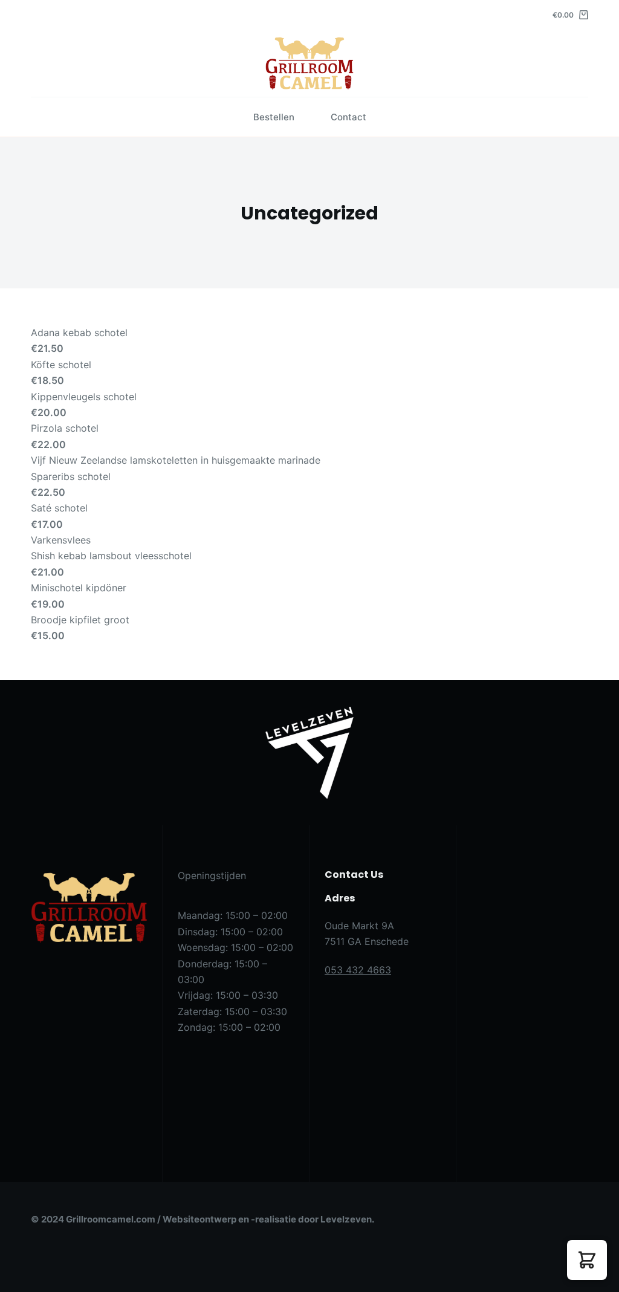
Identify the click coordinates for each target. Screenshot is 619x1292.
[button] (587, 1260)
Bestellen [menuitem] (273, 117)
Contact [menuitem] (348, 117)
